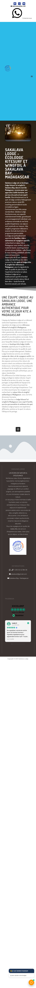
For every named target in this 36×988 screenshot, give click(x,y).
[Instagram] (19, 3)
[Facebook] (15, 3)
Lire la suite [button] (10, 639)
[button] (18, 76)
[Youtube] (24, 3)
